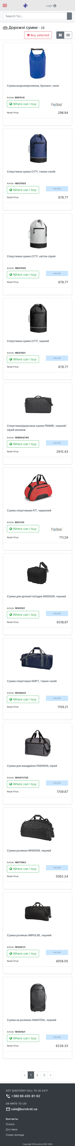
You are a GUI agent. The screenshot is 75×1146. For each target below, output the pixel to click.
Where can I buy (24, 104)
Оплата (10, 1124)
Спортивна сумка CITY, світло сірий (31, 256)
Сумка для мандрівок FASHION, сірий (32, 765)
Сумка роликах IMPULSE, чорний (29, 935)
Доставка (11, 1129)
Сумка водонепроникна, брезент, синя (33, 85)
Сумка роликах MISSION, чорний (29, 850)
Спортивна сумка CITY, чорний (28, 341)
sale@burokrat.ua (24, 1109)
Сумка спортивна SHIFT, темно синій (32, 681)
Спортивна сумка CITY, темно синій (31, 171)
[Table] (68, 35)
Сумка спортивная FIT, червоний (29, 510)
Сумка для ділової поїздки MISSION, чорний (36, 596)
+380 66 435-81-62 (25, 1096)
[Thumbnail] (60, 35)
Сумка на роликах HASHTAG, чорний (31, 1020)
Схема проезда (15, 1134)
